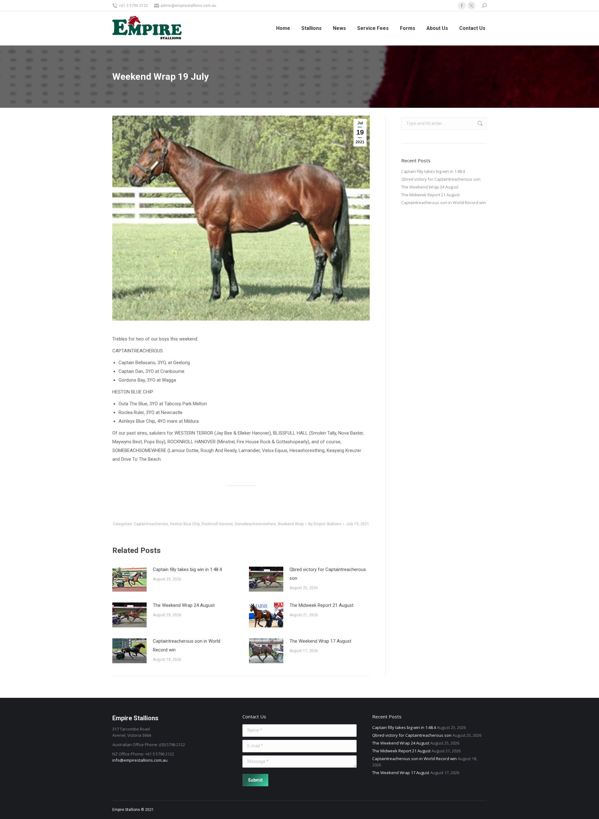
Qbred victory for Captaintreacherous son (328, 574)
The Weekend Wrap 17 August (320, 641)
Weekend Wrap (291, 524)
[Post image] (129, 579)
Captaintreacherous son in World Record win (186, 645)
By (324, 524)
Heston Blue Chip (185, 524)
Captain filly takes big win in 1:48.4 (187, 569)
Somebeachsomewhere (255, 524)
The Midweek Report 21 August (321, 605)
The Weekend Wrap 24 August (184, 605)
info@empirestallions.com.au (140, 760)
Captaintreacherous (151, 524)
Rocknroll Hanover (217, 524)
